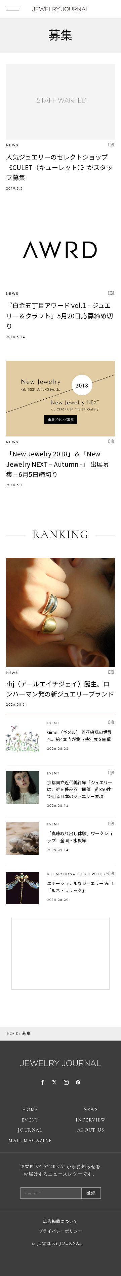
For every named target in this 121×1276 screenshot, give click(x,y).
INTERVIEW (91, 1120)
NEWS (12, 145)
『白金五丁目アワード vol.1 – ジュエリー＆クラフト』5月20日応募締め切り (59, 315)
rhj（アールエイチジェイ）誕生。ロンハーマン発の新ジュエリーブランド (60, 688)
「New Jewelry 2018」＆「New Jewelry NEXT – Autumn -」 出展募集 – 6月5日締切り (57, 464)
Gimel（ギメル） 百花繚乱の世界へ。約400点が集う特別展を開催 (79, 735)
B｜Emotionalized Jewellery (78, 874)
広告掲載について (60, 1221)
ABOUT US (90, 1130)
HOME (12, 1033)
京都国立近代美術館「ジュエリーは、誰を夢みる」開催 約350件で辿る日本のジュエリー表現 (79, 789)
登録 (91, 1193)
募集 (26, 1033)
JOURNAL (30, 1130)
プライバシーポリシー (60, 1231)
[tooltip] (42, 1083)
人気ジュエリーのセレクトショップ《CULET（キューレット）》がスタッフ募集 (59, 167)
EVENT (53, 723)
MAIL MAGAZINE (30, 1140)
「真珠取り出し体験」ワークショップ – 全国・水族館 (80, 837)
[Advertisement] (60, 953)
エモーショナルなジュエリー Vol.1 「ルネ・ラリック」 (80, 887)
